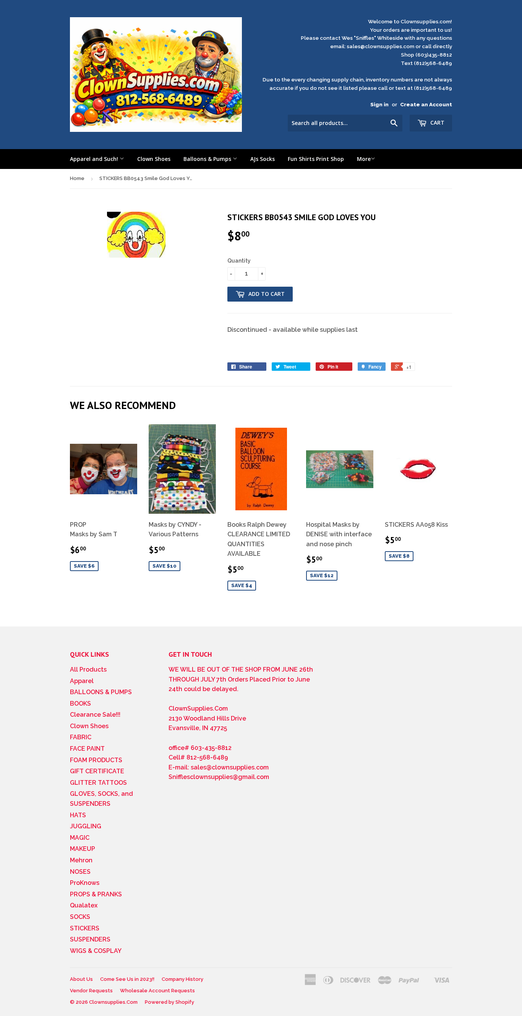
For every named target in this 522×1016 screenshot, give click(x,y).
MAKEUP (82, 848)
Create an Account (426, 104)
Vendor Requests (91, 990)
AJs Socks (262, 158)
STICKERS (84, 928)
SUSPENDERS (90, 939)
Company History (182, 979)
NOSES (80, 871)
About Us (81, 979)
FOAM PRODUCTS (96, 760)
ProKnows (84, 882)
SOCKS (80, 916)
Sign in (379, 104)
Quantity (239, 261)
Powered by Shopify (169, 1002)
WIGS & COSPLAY (96, 950)
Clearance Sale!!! (95, 714)
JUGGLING (85, 826)
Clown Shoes (153, 158)
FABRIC (80, 737)
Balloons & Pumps (208, 158)
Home (77, 178)
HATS (78, 815)
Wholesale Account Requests (157, 990)
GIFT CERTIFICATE (97, 771)
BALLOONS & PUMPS (101, 692)
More (364, 158)
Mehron (81, 860)
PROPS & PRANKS (96, 894)
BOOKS (80, 703)
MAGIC (79, 837)
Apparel (82, 681)
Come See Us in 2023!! (127, 979)
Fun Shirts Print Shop (316, 158)
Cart (436, 122)
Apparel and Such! (95, 158)
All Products (88, 669)
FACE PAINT (87, 748)
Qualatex (83, 905)
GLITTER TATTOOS (98, 782)
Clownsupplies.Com (113, 1002)
